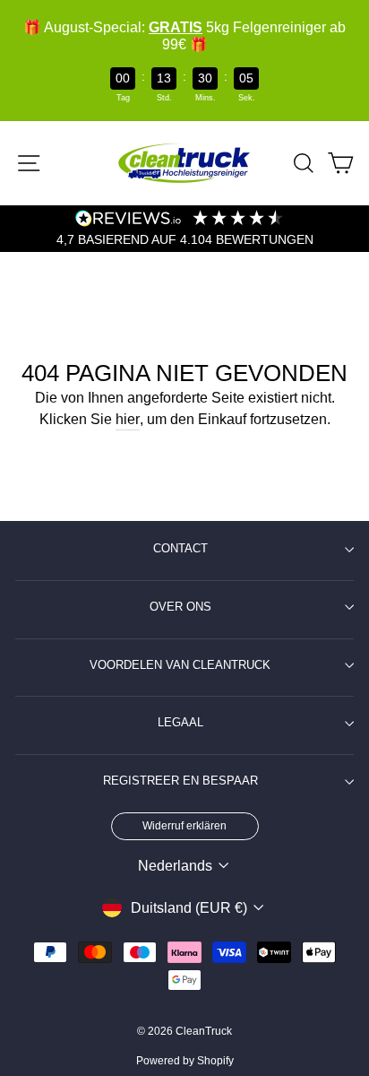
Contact (180, 548)
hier (128, 419)
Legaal (180, 722)
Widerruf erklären (184, 826)
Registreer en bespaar (180, 781)
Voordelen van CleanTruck (180, 665)
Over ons (180, 607)
